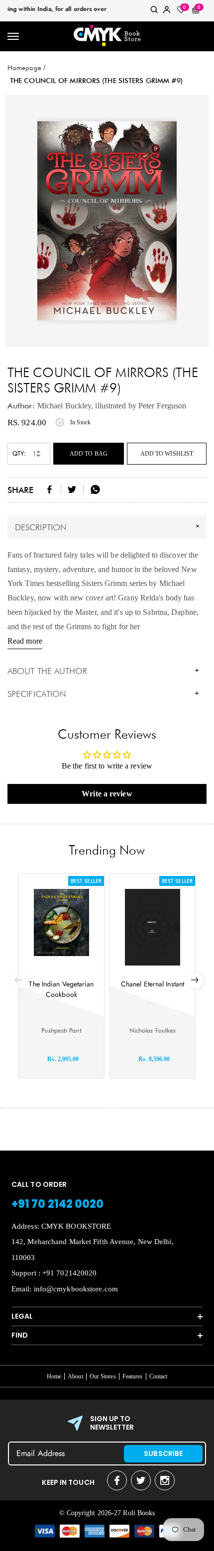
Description (108, 526)
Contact (158, 1376)
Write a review (107, 793)
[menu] (13, 36)
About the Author (103, 671)
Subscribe (163, 1453)
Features (132, 1376)
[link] (154, 11)
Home (54, 1376)
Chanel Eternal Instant (152, 984)
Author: (21, 405)
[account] (167, 11)
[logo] (107, 36)
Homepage (24, 68)
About (75, 1376)
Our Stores (103, 1376)
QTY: (19, 453)
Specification (103, 694)
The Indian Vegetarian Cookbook (61, 989)
